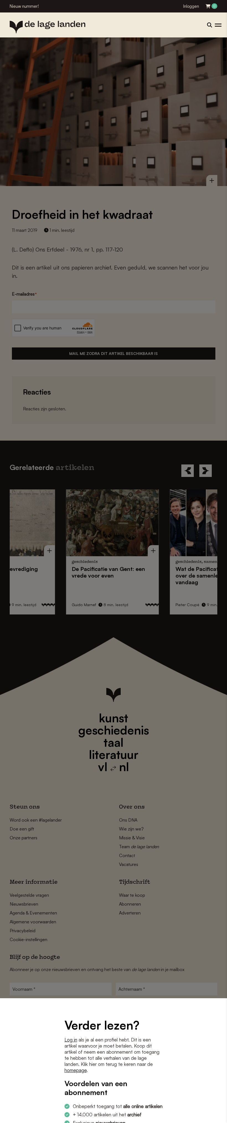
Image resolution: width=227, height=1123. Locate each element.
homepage (76, 1070)
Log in (71, 1040)
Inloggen (191, 6)
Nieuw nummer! (24, 6)
